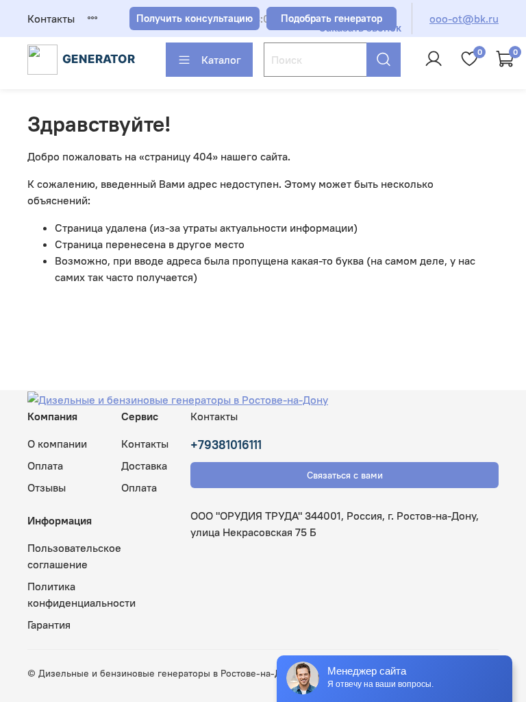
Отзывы (46, 487)
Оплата (45, 465)
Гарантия (49, 624)
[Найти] (383, 60)
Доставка (144, 465)
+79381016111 (226, 444)
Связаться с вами (345, 475)
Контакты (51, 18)
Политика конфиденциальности (81, 594)
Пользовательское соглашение (74, 556)
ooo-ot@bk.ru (464, 18)
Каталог (221, 59)
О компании (57, 443)
